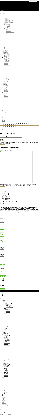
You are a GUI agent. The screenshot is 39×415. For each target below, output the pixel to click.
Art (4, 16)
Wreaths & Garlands (7, 322)
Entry (5, 95)
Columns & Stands (6, 60)
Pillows (5, 28)
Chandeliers (8, 325)
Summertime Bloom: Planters (11, 137)
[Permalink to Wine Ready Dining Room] (16, 183)
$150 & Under (6, 86)
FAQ (2, 117)
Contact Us (3, 121)
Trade (3, 119)
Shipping (4, 401)
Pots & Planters (6, 29)
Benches (5, 51)
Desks (5, 62)
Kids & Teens (6, 96)
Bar (4, 17)
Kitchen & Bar (6, 97)
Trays (7, 33)
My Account (4, 406)
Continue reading (2, 144)
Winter (5, 194)
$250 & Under (6, 88)
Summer (6, 193)
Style (2, 385)
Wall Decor (8, 27)
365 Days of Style (5, 190)
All (2, 110)
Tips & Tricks (5, 199)
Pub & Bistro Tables (7, 65)
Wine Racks (8, 21)
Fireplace (5, 23)
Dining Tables (6, 63)
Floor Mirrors (8, 25)
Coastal (5, 388)
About (3, 115)
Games (7, 34)
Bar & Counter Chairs (7, 50)
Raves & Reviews (5, 198)
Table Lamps (8, 43)
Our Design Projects (6, 197)
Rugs (2, 46)
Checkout (3, 10)
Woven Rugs (6, 48)
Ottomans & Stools (7, 55)
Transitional (6, 108)
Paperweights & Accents (7, 74)
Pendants (7, 41)
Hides (5, 47)
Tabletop (5, 30)
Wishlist (3, 120)
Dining (5, 94)
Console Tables (6, 61)
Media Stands (6, 64)
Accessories (3, 15)
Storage (5, 75)
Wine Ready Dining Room (9, 148)
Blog (2, 116)
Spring (5, 192)
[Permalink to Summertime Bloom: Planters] (2, 140)
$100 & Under (6, 85)
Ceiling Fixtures (6, 324)
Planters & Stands (6, 81)
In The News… (5, 195)
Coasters (7, 19)
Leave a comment (9, 150)
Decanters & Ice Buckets (9, 20)
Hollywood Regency (7, 105)
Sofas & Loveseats (6, 56)
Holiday (5, 386)
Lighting (3, 323)
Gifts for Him (6, 91)
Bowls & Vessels (8, 31)
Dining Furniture (6, 78)
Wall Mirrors (8, 26)
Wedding (5, 387)
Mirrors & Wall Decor (7, 24)
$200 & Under (6, 87)
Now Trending (5, 196)
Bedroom (5, 93)
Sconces (5, 45)
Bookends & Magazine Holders (8, 22)
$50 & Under (6, 84)
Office (3, 355)
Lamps (5, 42)
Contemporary (6, 389)
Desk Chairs (6, 52)
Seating (3, 49)
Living (5, 98)
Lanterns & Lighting (7, 79)
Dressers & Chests (9, 354)
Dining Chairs (6, 53)
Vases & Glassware (9, 321)
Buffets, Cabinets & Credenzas (10, 353)
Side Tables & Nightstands (8, 66)
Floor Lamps (8, 44)
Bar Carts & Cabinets (9, 18)
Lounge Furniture (6, 80)
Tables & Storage (4, 57)
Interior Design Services (7, 405)
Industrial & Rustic (7, 106)
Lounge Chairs (6, 54)
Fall (5, 191)
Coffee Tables (6, 59)
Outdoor (3, 76)
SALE (2, 109)
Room (3, 92)
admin (1, 139)
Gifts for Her (6, 90)
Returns (3, 118)
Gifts (2, 82)
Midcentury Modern (7, 107)
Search (9, 414)
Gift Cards (5, 83)
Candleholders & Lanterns (10, 32)
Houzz (1, 218)
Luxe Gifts (5, 89)
